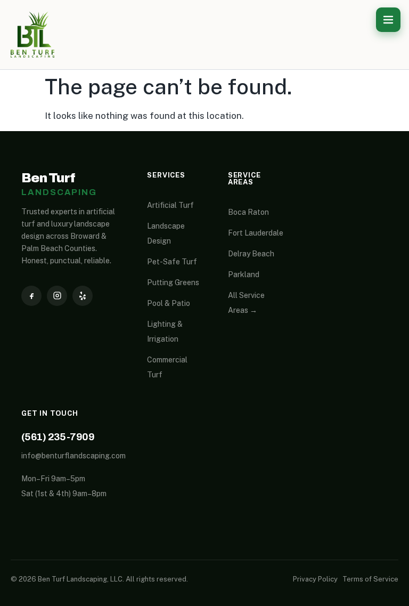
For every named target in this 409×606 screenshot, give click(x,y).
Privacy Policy (315, 579)
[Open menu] (388, 19)
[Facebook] (31, 296)
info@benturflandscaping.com (73, 455)
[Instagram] (57, 296)
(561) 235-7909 (57, 436)
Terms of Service (370, 579)
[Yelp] (82, 296)
